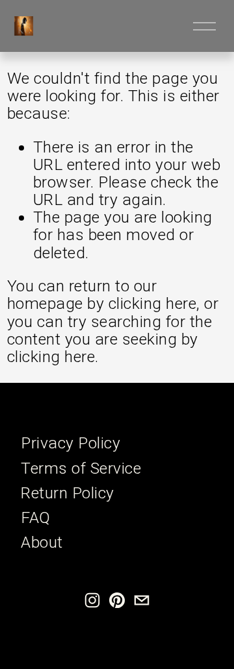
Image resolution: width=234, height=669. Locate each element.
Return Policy (67, 493)
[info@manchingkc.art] (142, 600)
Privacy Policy (70, 443)
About (41, 542)
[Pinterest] (117, 600)
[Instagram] (92, 600)
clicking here (152, 303)
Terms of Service (81, 468)
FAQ (35, 517)
